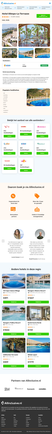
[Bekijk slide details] (7, 389)
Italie (3, 20)
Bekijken (10, 136)
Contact (37, 431)
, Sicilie (7, 20)
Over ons (34, 431)
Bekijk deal (44, 65)
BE (3, 431)
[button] (50, 3)
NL (1, 431)
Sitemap (30, 431)
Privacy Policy (42, 431)
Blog (27, 431)
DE (5, 431)
